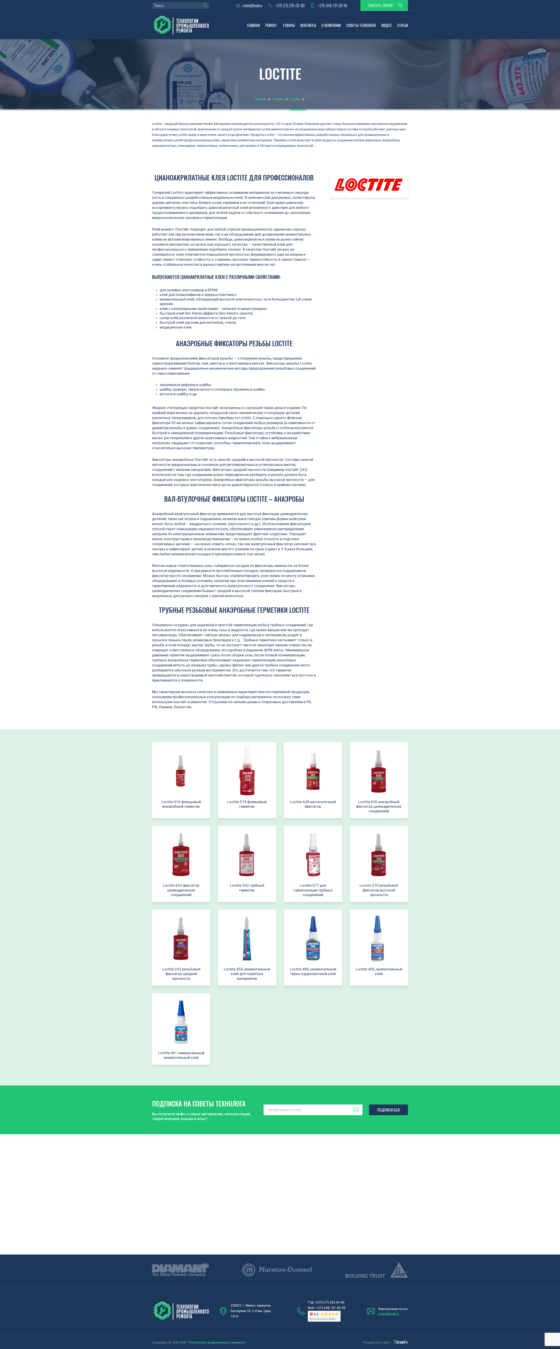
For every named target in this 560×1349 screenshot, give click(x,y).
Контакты (308, 25)
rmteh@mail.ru (252, 5)
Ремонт (271, 25)
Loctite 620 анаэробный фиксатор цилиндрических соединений (378, 806)
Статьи (402, 25)
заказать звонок (380, 5)
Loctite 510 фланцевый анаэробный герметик (181, 804)
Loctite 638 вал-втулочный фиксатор (313, 804)
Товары (289, 25)
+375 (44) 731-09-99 (332, 5)
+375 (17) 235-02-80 (290, 5)
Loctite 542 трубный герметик (247, 887)
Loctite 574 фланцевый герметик (247, 804)
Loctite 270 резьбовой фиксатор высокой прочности (379, 890)
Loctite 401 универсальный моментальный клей (181, 1055)
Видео (386, 25)
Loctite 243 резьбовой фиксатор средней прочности (181, 974)
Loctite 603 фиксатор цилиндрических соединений (181, 890)
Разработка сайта (376, 1342)
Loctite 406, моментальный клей (379, 971)
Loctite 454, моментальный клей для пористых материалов (247, 974)
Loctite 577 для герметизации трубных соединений (313, 890)
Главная (253, 25)
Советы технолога (361, 25)
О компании (331, 25)
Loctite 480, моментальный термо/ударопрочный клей (313, 971)
